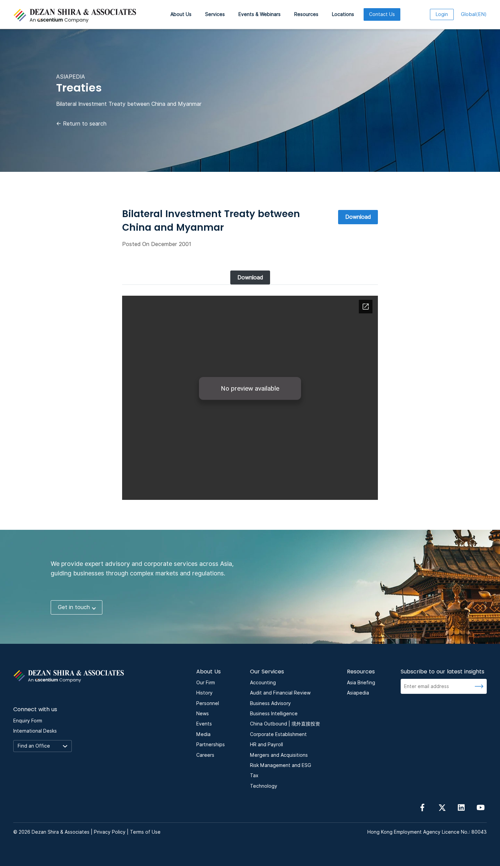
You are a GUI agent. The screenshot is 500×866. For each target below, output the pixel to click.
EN (474, 14)
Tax (254, 775)
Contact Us (382, 14)
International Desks (35, 731)
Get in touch (74, 607)
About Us (180, 14)
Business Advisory (270, 703)
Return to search (81, 123)
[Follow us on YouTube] (481, 807)
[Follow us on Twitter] (442, 807)
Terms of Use (145, 832)
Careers (205, 755)
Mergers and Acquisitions (279, 755)
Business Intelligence (274, 713)
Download (358, 217)
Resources (306, 14)
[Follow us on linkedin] (461, 807)
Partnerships (210, 744)
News (202, 713)
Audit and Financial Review (280, 693)
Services (215, 14)
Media (203, 734)
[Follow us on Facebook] (422, 807)
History (204, 693)
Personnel (207, 703)
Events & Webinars (259, 14)
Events (204, 723)
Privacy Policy (110, 832)
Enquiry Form (27, 720)
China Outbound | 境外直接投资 (285, 723)
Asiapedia (358, 693)
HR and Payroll (266, 744)
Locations (343, 14)
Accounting (263, 682)
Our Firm (205, 682)
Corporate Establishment (278, 734)
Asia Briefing (361, 682)
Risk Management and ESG (280, 765)
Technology (263, 786)
